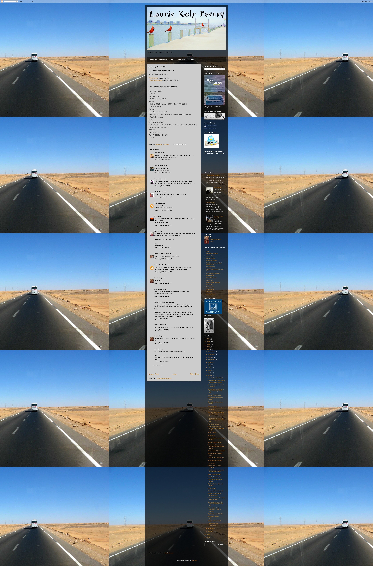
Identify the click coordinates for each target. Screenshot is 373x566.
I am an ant (211, 463)
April (209, 373)
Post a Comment (158, 365)
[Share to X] (181, 144)
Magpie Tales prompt (214, 521)
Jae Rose (157, 152)
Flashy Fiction (210, 258)
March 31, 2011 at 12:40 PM (163, 296)
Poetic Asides (153, 78)
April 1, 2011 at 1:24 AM (161, 319)
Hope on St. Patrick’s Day (216, 457)
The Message (210, 202)
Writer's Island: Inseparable (216, 451)
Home (192, 60)
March (210, 375)
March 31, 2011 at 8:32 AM (162, 247)
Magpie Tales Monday (214, 395)
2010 (208, 534)
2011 (208, 349)
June (210, 367)
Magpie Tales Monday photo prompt (214, 494)
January (211, 531)
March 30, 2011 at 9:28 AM (162, 160)
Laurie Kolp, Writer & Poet (210, 125)
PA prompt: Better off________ (213, 517)
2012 (208, 347)
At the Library (212, 432)
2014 (208, 341)
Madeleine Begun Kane (162, 302)
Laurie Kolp (158, 278)
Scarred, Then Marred (218, 217)
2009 (208, 537)
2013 (208, 344)
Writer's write (212, 488)
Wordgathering (210, 294)
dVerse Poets (210, 256)
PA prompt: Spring (213, 424)
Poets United (210, 287)
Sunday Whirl (210, 289)
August (210, 362)
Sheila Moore (169, 553)
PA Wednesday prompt (215, 460)
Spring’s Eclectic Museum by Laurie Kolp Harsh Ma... (216, 390)
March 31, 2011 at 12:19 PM (163, 272)
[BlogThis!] (179, 144)
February (211, 528)
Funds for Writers (211, 260)
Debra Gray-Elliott (160, 265)
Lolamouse (158, 179)
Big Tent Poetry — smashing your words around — (215, 407)
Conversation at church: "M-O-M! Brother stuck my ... (215, 503)
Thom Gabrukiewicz (161, 253)
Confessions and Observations (213, 524)
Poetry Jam (209, 280)
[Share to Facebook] (183, 144)
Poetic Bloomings (211, 277)
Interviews (181, 60)
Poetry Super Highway (213, 282)
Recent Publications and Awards (161, 60)
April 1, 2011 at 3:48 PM (161, 343)
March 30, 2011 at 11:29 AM (163, 210)
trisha (156, 349)
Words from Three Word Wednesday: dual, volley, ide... (216, 419)
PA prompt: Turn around (215, 491)
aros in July (211, 435)
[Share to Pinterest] (185, 144)
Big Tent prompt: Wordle (215, 514)
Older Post (194, 374)
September (211, 359)
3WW (208, 251)
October (211, 357)
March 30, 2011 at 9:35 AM (162, 173)
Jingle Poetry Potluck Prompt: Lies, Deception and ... (216, 428)
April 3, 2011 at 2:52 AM (161, 361)
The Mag (209, 291)
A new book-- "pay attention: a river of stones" (214, 509)
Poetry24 (209, 284)
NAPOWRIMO (210, 267)
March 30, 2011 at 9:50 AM (162, 186)
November (211, 354)
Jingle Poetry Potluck (214, 474)
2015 (208, 339)
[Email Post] (173, 144)
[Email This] (177, 144)
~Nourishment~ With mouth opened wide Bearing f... (216, 381)
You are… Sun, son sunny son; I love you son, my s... (216, 413)
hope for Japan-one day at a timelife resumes (216, 470)
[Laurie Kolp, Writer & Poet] (205, 127)
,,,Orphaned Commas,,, (213, 175)
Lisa (155, 231)
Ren (155, 216)
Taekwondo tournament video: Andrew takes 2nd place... (216, 446)
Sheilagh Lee (158, 192)
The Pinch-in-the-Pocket (215, 378)
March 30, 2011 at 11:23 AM (163, 197)
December (211, 351)
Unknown (157, 203)
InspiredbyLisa (158, 245)
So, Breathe (217, 187)
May (209, 370)
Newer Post (154, 374)
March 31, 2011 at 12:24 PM (163, 283)
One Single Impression (213, 273)
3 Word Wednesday (155, 80)
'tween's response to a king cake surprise (216, 498)
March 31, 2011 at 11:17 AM (163, 259)
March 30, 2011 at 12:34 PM (163, 225)
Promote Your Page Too (210, 128)
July (209, 365)
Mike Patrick (158, 324)
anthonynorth (159, 165)
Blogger (194, 560)
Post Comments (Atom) (164, 378)
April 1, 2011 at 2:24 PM (161, 330)
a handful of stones (212, 253)
